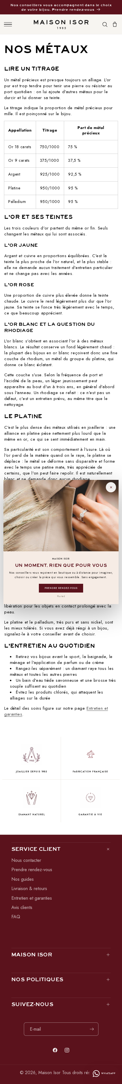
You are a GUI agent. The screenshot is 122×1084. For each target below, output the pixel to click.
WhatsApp (108, 1073)
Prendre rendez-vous (61, 588)
